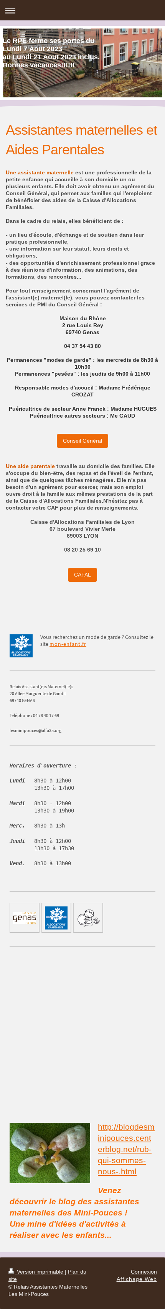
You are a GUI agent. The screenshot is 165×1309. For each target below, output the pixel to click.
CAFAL (82, 575)
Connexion (144, 1272)
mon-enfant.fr (68, 643)
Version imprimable (40, 1272)
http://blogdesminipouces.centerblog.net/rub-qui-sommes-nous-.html (126, 1149)
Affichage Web (137, 1279)
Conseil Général (82, 441)
